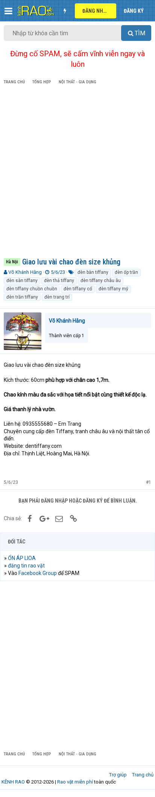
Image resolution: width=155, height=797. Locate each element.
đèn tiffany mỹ (113, 288)
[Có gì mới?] (65, 10)
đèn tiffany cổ (78, 288)
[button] (8, 11)
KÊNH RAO (13, 782)
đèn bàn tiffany (93, 272)
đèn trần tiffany (22, 297)
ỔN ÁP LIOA (22, 558)
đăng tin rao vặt (26, 566)
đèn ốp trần (126, 272)
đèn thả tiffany (59, 280)
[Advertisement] (77, 172)
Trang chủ (142, 774)
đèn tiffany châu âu (101, 280)
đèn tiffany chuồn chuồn (31, 288)
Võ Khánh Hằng (25, 272)
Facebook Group (37, 573)
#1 (148, 482)
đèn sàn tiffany (22, 280)
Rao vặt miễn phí (75, 782)
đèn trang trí (57, 297)
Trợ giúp (118, 774)
